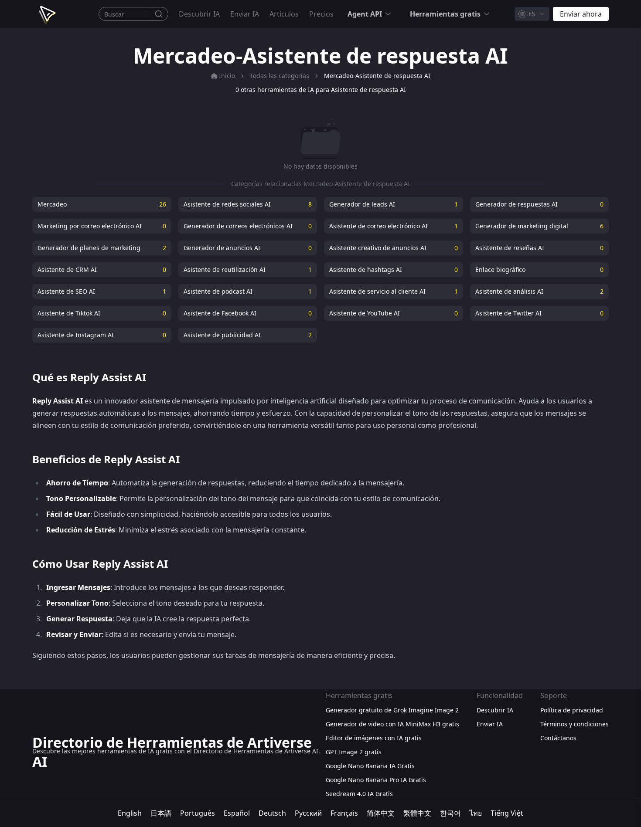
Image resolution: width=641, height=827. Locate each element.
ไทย (476, 813)
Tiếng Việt (507, 813)
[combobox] (532, 14)
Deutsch (272, 813)
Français (344, 813)
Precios (321, 14)
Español (237, 813)
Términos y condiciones (574, 724)
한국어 (450, 813)
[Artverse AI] (46, 14)
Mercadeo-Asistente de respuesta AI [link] (377, 75)
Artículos (284, 14)
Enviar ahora (581, 14)
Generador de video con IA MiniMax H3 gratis (392, 724)
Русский (308, 813)
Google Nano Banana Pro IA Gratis (376, 780)
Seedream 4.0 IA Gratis (359, 794)
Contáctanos (558, 738)
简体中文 (381, 813)
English (130, 813)
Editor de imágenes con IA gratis (374, 738)
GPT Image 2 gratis (354, 752)
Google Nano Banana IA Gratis (370, 766)
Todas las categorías (279, 75)
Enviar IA (244, 14)
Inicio (227, 75)
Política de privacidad (571, 710)
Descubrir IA (199, 14)
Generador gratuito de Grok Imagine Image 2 (392, 710)
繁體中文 (417, 813)
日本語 (160, 813)
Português (197, 813)
